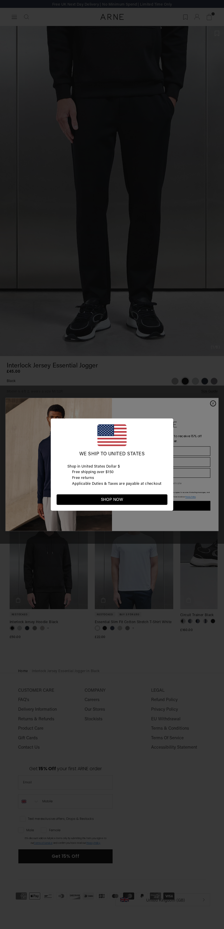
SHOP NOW (112, 499)
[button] (162, 499)
